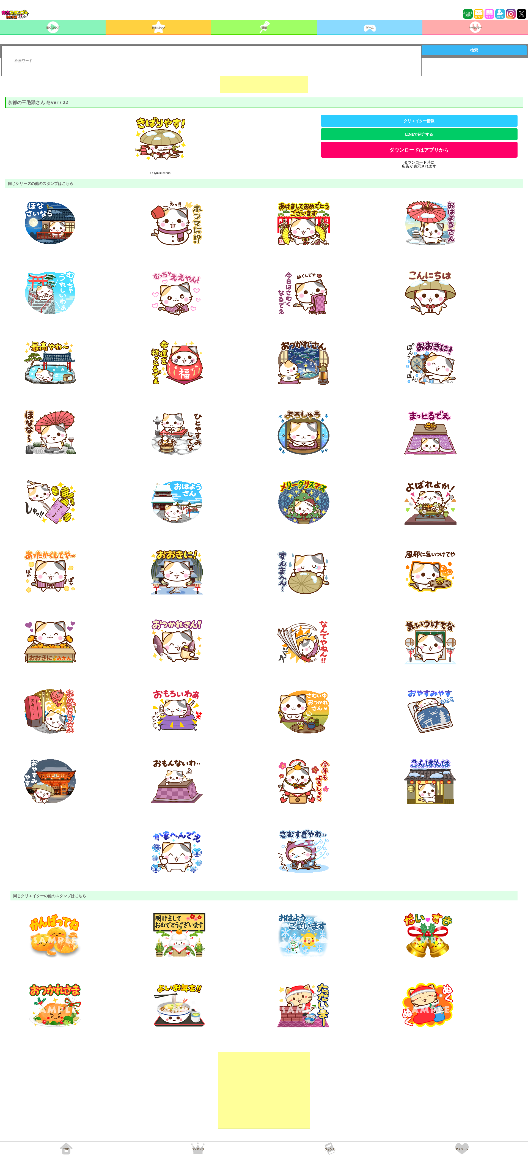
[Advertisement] (264, 79)
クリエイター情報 (419, 120)
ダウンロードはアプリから (419, 149)
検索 (474, 50)
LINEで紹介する (419, 134)
